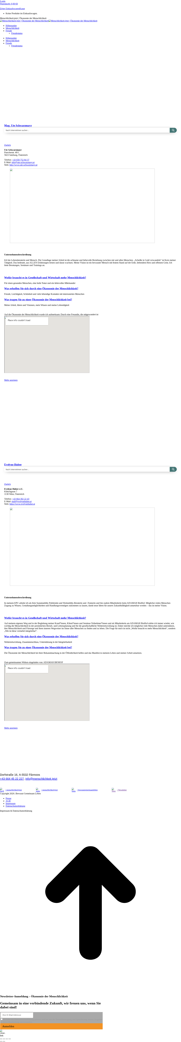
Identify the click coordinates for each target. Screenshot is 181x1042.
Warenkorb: (9, 4)
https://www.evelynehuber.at (22, 504)
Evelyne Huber (13, 464)
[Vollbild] (7, 1038)
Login (2, 1)
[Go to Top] (90, 993)
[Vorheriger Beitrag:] (1, 1041)
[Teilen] (4, 1038)
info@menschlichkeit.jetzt (41, 778)
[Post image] (57, 107)
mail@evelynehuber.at (22, 501)
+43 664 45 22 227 (12, 778)
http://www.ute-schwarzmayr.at (23, 165)
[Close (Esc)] (1, 1038)
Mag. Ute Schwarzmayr (18, 125)
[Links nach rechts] (4, 1041)
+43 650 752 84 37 (20, 160)
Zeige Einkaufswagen (10, 8)
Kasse (22, 8)
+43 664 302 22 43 (20, 499)
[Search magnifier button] (173, 130)
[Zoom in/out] (9, 1038)
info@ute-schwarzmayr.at (23, 162)
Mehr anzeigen (11, 380)
